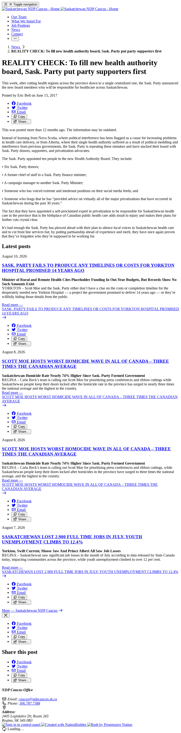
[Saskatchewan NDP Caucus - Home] (60, 9)
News (16, 47)
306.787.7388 (29, 703)
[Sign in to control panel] (21, 725)
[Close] (6, 615)
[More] (15, 38)
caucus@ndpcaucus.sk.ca (38, 699)
